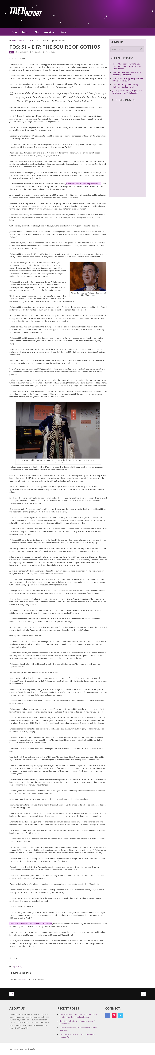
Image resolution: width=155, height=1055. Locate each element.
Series (24, 32)
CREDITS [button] (16, 958)
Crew (63, 32)
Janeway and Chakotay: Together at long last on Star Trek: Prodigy (127, 91)
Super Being (51, 52)
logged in (24, 979)
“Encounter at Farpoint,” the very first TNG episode (30, 923)
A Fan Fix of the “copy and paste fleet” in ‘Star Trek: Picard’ (128, 79)
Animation (49, 32)
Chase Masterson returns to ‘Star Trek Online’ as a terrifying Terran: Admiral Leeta (126, 66)
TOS (11, 52)
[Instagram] (114, 1015)
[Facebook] (107, 1015)
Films (37, 32)
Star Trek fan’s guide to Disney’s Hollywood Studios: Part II (126, 85)
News (14, 32)
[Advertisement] (101, 15)
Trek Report (14, 1049)
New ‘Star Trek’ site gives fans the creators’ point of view (126, 73)
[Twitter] (120, 1015)
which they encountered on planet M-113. (83, 183)
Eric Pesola (36, 52)
